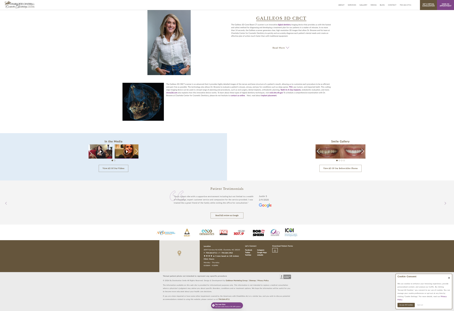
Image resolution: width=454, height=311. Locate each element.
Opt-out (420, 305)
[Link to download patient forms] (275, 250)
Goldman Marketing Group (236, 280)
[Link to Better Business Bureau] (285, 276)
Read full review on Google (227, 215)
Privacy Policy (263, 280)
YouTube (248, 255)
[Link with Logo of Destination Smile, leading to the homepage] (19, 4)
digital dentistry (284, 25)
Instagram (260, 250)
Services (352, 5)
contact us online (238, 95)
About (341, 5)
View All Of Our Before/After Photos (340, 168)
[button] (136, 151)
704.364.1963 (227, 253)
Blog (382, 5)
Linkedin (260, 255)
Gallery (363, 5)
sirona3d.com (171, 93)
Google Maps (262, 252)
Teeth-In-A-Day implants (290, 90)
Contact (392, 5)
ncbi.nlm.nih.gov (276, 93)
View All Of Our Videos (113, 168)
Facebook (248, 250)
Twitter (247, 252)
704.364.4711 (405, 5)
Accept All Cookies (406, 305)
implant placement (269, 95)
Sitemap (252, 280)
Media (374, 5)
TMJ (291, 87)
